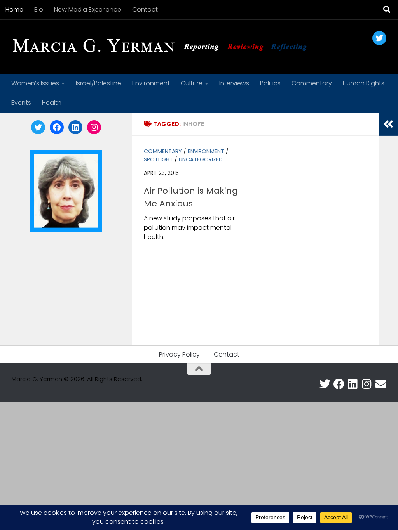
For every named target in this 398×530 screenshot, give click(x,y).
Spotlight (158, 159)
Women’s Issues (35, 83)
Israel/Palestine (98, 83)
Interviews (234, 83)
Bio (38, 9)
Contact (145, 9)
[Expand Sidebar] (388, 124)
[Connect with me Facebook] (338, 384)
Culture (191, 83)
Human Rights (363, 83)
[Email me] (380, 384)
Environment (151, 83)
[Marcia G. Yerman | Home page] (163, 46)
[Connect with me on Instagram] (366, 384)
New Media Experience (87, 9)
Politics (270, 83)
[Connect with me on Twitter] (324, 384)
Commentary (312, 83)
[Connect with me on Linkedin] (352, 384)
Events (21, 102)
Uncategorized (201, 159)
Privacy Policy (179, 354)
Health (51, 102)
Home (14, 9)
